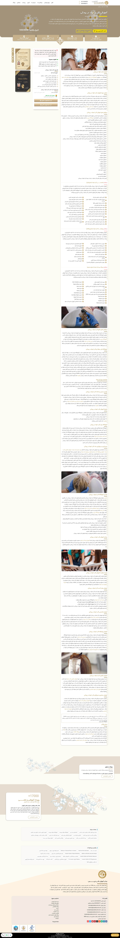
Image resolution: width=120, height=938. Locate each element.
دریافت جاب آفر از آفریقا (45, 853)
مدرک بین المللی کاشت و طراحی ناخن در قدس (88, 832)
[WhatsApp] (6, 935)
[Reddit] (99, 921)
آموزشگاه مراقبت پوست (63, 832)
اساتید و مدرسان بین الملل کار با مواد (75, 401)
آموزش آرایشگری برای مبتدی (66, 835)
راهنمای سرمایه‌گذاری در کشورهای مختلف (70, 856)
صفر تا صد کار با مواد (99, 600)
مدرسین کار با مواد (82, 637)
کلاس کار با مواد (86, 619)
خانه (107, 6)
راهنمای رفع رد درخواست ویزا (55, 856)
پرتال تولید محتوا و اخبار (54, 915)
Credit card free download (83, 850)
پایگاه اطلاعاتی (56, 906)
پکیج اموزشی (47, 2)
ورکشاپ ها (40, 2)
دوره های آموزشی (55, 901)
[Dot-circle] (88, 921)
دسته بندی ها (56, 921)
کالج (52, 2)
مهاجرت (78, 375)
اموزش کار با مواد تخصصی (95, 689)
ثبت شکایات (56, 911)
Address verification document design (89, 853)
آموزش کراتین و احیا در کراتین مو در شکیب (38, 832)
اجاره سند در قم (94, 850)
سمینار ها (33, 2)
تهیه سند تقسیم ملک (40, 859)
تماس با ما (56, 910)
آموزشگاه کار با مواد (92, 77)
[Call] (3, 935)
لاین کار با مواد (88, 508)
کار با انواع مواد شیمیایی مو (94, 649)
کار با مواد (102, 510)
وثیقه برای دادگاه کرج (43, 850)
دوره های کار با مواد (88, 341)
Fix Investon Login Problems (74, 859)
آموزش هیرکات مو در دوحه (48, 838)
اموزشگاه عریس (90, 118)
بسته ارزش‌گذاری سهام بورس (42, 856)
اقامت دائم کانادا (49, 859)
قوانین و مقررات (55, 913)
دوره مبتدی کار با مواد (76, 450)
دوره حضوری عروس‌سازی (69, 838)
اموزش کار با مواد (65, 77)
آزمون (28, 2)
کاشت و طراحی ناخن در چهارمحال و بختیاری (39, 835)
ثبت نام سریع (115, 935)
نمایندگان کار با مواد (90, 734)
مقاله (64, 730)
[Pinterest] (95, 921)
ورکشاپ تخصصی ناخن (59, 838)
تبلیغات (57, 918)
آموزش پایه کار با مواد (85, 540)
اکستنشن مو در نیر (73, 832)
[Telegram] (10, 935)
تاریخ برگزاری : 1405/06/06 (29, 30)
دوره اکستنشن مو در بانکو (81, 838)
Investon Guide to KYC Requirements (89, 859)
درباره (57, 908)
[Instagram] (97, 921)
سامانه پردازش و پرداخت (53, 905)
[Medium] (102, 921)
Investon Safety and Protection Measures (88, 856)
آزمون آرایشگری (95, 508)
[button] (13, 49)
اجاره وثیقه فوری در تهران (54, 850)
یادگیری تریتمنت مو (77, 835)
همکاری (18, 2)
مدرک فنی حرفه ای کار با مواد (100, 436)
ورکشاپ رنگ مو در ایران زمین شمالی (90, 835)
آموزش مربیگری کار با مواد (86, 452)
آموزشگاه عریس (103, 339)
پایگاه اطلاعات (76, 732)
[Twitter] (90, 921)
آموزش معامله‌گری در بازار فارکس (60, 859)
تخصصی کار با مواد (95, 617)
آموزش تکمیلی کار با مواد (72, 679)
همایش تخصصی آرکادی (92, 838)
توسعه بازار (56, 916)
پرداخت (23, 2)
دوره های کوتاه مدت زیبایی (54, 835)
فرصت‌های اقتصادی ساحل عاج (57, 853)
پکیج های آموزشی (55, 903)
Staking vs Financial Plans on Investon (68, 850)
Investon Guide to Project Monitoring (72, 853)
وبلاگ (14, 2)
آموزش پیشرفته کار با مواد (98, 452)
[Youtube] (92, 921)
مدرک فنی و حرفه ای (89, 106)
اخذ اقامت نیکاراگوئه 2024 (92, 862)
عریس (101, 77)
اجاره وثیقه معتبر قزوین (29, 859)
